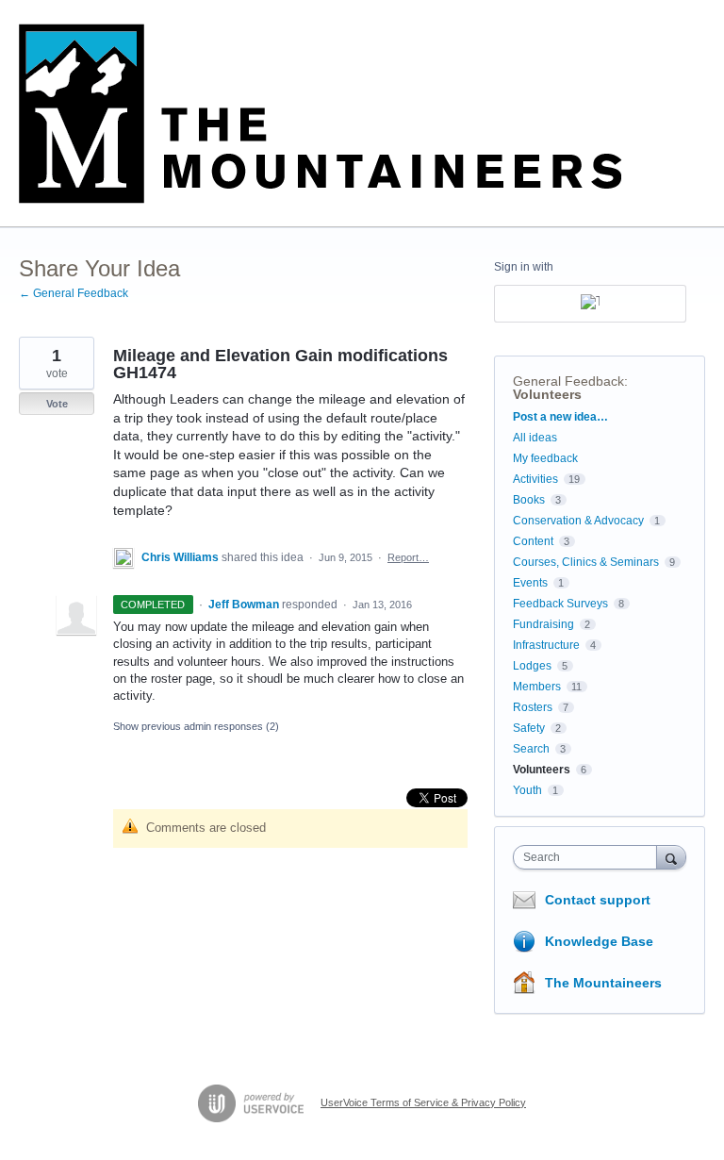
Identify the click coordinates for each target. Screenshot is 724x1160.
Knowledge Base (599, 941)
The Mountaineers (603, 982)
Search (531, 748)
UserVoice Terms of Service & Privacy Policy (423, 1102)
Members (537, 686)
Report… (408, 557)
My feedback (545, 458)
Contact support (597, 899)
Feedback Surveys (560, 603)
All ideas (535, 437)
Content (533, 541)
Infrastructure (546, 645)
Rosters (532, 707)
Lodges (532, 665)
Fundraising (543, 624)
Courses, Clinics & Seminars (586, 562)
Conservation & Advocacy (578, 520)
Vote (57, 403)
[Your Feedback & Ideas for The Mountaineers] (320, 114)
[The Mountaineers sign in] (590, 304)
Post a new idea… (560, 416)
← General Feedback (73, 293)
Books (529, 499)
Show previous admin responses (196, 726)
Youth (527, 790)
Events (530, 582)
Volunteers (547, 394)
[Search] (671, 857)
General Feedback (568, 381)
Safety (529, 728)
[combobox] (589, 857)
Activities (535, 479)
